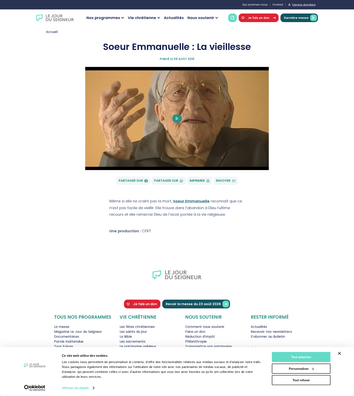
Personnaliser (299, 368)
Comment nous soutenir (205, 326)
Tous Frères (63, 346)
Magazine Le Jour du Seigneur (78, 331)
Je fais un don (258, 18)
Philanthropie (196, 341)
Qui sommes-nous (255, 5)
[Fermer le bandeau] (339, 353)
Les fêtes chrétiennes (137, 326)
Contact (277, 5)
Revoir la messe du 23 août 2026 (193, 304)
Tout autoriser (301, 357)
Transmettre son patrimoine (208, 346)
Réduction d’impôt (200, 336)
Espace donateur (304, 5)
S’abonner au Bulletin (268, 336)
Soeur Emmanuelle (191, 201)
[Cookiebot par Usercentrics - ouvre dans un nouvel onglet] (35, 388)
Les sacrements (132, 341)
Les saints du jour (133, 331)
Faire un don (195, 331)
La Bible (126, 336)
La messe (61, 326)
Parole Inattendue (68, 341)
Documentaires (66, 336)
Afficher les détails (75, 388)
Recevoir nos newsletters (271, 331)
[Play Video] (177, 118)
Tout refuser (301, 380)
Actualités (174, 17)
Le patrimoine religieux (138, 346)
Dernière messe (296, 18)
